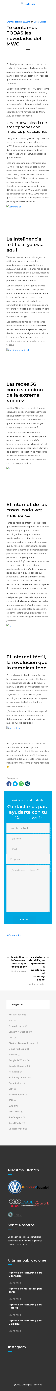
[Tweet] (15, 783)
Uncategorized (16, 1129)
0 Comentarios (13, 935)
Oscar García (40, 22)
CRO (11, 1038)
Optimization (15, 1083)
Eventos (10, 22)
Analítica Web (16, 1015)
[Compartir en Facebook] (8, 783)
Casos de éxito (16, 1026)
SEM (11, 1100)
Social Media (15, 1123)
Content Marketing (18, 1032)
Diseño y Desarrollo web (21, 1043)
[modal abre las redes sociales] (27, 783)
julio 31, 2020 (15, 1283)
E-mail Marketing (17, 1049)
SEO (11, 1106)
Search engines (16, 1095)
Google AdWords (17, 1060)
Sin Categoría (15, 1117)
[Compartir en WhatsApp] (21, 783)
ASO (11, 1020)
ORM (11, 1089)
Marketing (14, 1072)
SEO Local (14, 1112)
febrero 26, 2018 (22, 22)
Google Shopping (18, 1066)
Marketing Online (17, 1077)
